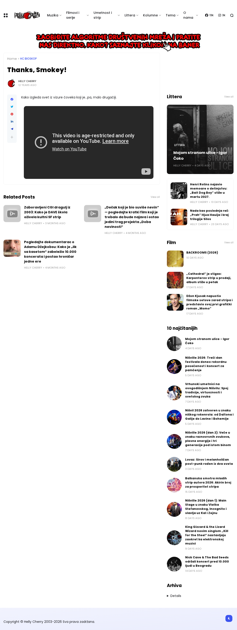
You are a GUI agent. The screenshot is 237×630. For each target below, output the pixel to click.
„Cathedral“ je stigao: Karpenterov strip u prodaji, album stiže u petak (208, 278)
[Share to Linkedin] (12, 121)
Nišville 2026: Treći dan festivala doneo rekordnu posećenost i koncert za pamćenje (206, 364)
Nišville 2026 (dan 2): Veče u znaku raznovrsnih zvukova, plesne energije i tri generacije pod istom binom (208, 439)
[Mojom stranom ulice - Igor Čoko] (174, 343)
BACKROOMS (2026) (202, 252)
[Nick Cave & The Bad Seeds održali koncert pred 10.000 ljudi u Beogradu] (174, 564)
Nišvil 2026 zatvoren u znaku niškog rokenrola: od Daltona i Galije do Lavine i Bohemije (209, 414)
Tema (170, 15)
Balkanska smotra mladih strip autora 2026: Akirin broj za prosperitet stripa (208, 482)
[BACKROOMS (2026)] (175, 259)
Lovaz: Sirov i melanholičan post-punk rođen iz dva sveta (209, 462)
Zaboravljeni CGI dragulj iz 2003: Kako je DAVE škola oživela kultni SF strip (47, 212)
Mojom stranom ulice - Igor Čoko (200, 155)
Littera (130, 15)
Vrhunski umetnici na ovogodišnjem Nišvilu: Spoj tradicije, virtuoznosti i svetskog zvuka (206, 390)
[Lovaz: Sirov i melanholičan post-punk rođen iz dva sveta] (174, 464)
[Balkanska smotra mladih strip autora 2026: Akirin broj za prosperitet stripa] (174, 485)
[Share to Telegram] (12, 129)
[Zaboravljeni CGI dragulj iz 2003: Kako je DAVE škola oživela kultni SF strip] (12, 213)
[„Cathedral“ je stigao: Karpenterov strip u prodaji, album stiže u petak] (175, 280)
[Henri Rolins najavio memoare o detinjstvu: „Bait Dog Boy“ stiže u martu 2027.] (179, 190)
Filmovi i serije (72, 15)
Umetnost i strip (103, 15)
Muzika (52, 15)
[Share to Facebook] (12, 99)
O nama (188, 15)
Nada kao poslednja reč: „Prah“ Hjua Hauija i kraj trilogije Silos (209, 215)
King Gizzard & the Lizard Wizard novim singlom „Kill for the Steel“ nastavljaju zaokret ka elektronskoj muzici (206, 535)
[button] (12, 137)
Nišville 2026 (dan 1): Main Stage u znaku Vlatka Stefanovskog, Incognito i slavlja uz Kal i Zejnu (206, 506)
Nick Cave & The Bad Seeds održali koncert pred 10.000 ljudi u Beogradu (207, 561)
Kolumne (150, 15)
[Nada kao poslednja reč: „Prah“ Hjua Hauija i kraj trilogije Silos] (179, 217)
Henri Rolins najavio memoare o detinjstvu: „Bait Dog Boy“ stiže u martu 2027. (208, 190)
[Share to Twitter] (12, 106)
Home (12, 58)
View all (155, 197)
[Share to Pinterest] (12, 114)
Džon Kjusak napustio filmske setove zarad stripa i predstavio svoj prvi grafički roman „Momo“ (209, 302)
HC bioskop (28, 59)
